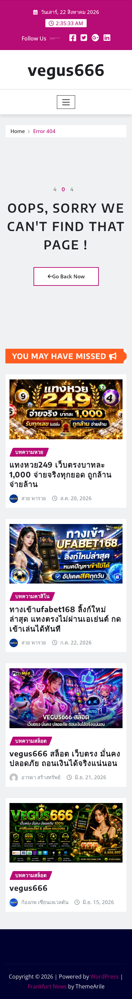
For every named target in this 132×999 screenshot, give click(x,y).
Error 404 (44, 131)
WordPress (104, 976)
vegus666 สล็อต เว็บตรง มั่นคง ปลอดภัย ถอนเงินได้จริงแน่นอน (64, 758)
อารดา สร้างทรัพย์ (41, 777)
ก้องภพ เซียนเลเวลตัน (44, 902)
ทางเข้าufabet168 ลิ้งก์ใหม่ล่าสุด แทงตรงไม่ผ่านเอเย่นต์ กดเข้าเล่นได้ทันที (65, 618)
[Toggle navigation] (66, 102)
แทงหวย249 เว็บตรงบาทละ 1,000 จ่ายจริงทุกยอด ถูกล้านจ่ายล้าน (60, 474)
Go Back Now (68, 276)
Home (17, 131)
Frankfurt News (47, 986)
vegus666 (66, 69)
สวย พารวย (33, 498)
